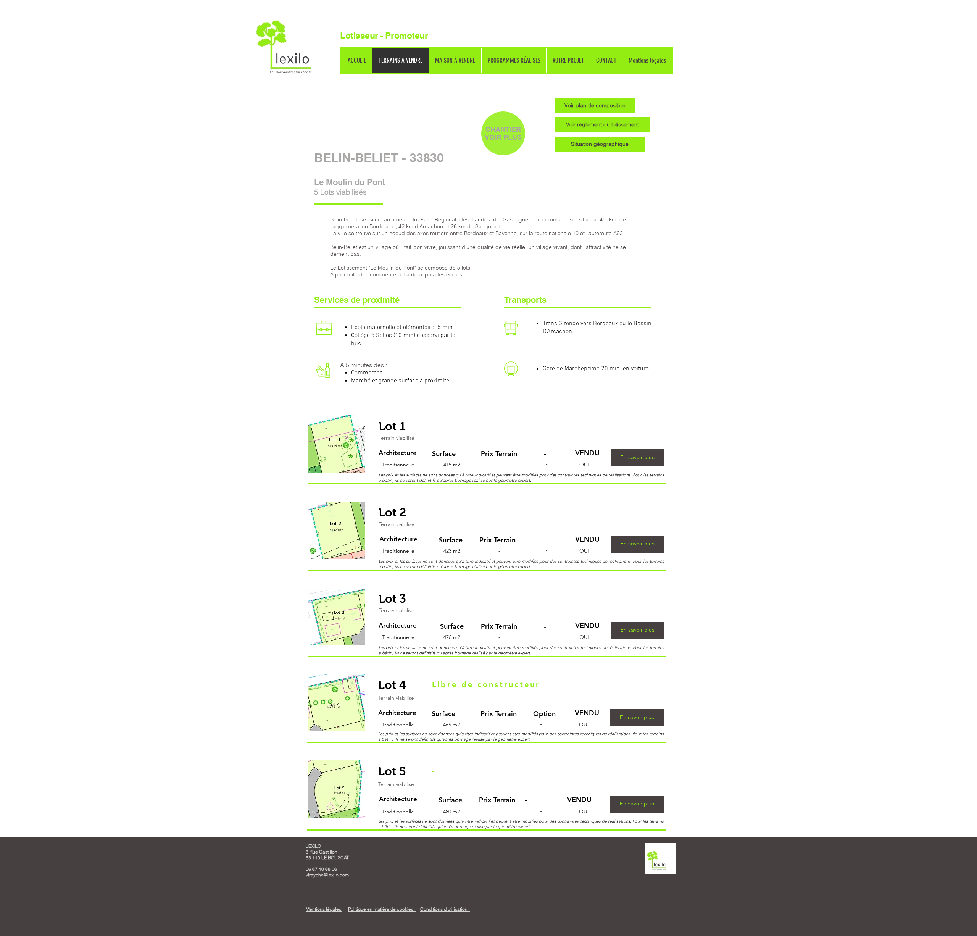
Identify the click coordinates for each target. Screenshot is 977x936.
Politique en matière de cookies (382, 909)
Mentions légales (324, 909)
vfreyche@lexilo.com (327, 875)
